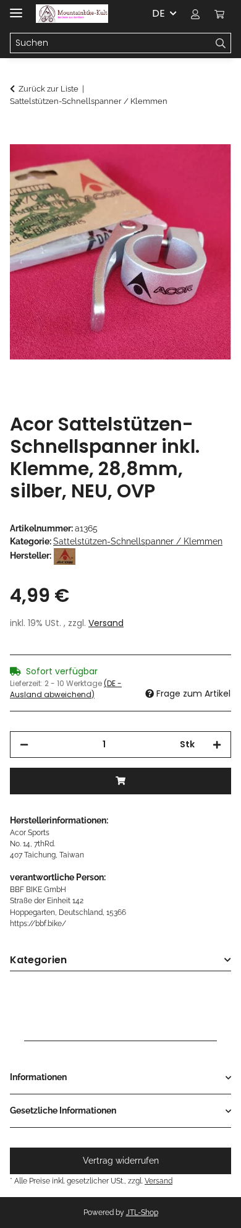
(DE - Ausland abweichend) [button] (66, 689)
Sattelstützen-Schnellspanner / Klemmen (137, 541)
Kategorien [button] (38, 960)
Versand (106, 623)
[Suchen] (221, 43)
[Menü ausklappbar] (16, 7)
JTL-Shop (142, 1212)
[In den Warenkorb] (20, 134)
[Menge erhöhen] (216, 744)
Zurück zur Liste (48, 88)
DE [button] (158, 13)
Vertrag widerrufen (121, 1161)
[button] (195, 13)
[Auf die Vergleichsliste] (205, 164)
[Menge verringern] (24, 744)
